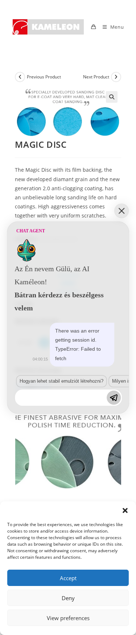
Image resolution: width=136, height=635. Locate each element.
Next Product (96, 77)
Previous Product (44, 77)
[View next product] (116, 77)
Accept (68, 578)
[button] (125, 510)
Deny (68, 598)
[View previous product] (20, 77)
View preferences (68, 618)
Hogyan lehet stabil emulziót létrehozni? (61, 381)
